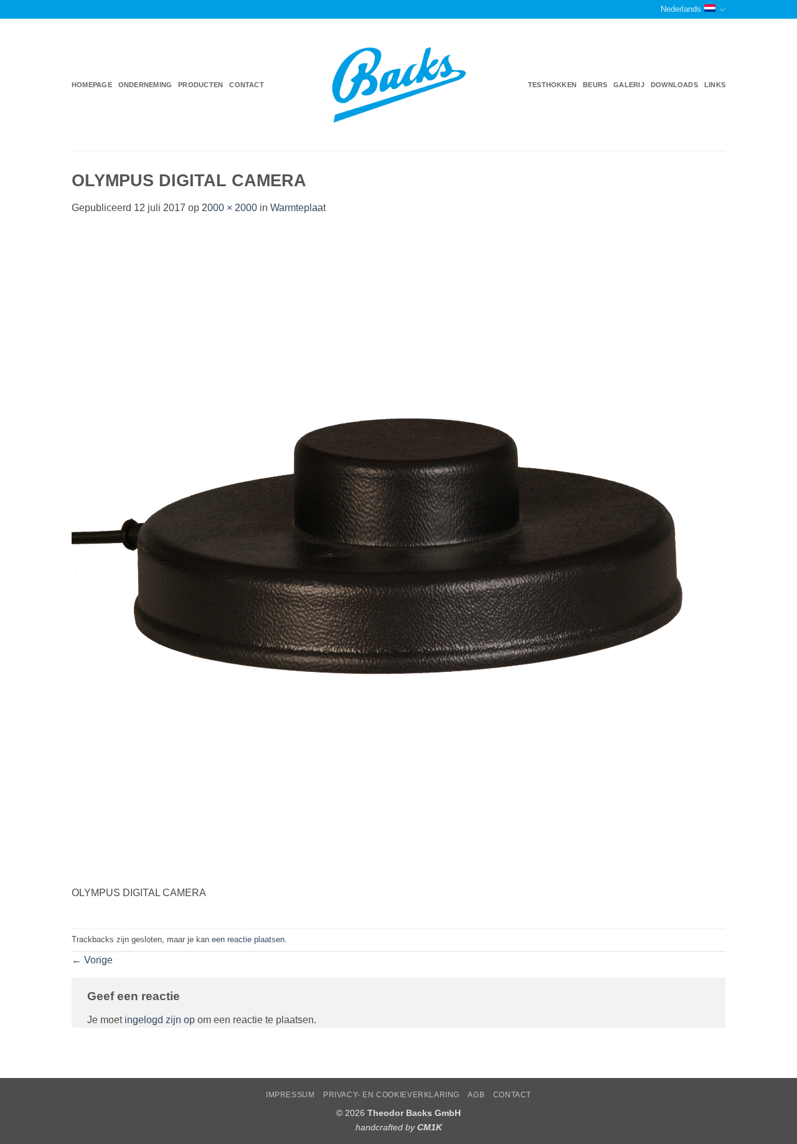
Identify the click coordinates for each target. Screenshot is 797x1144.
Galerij (628, 84)
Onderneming (145, 84)
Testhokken (552, 84)
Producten (200, 84)
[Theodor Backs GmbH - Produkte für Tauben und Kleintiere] (399, 85)
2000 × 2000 (229, 207)
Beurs (595, 84)
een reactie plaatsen (248, 939)
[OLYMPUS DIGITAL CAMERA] (398, 557)
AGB (476, 1094)
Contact (246, 84)
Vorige (92, 960)
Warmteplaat (298, 207)
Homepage (92, 84)
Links (714, 84)
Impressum (290, 1094)
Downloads (674, 84)
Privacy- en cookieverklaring (391, 1094)
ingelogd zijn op (160, 1019)
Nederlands (681, 9)
